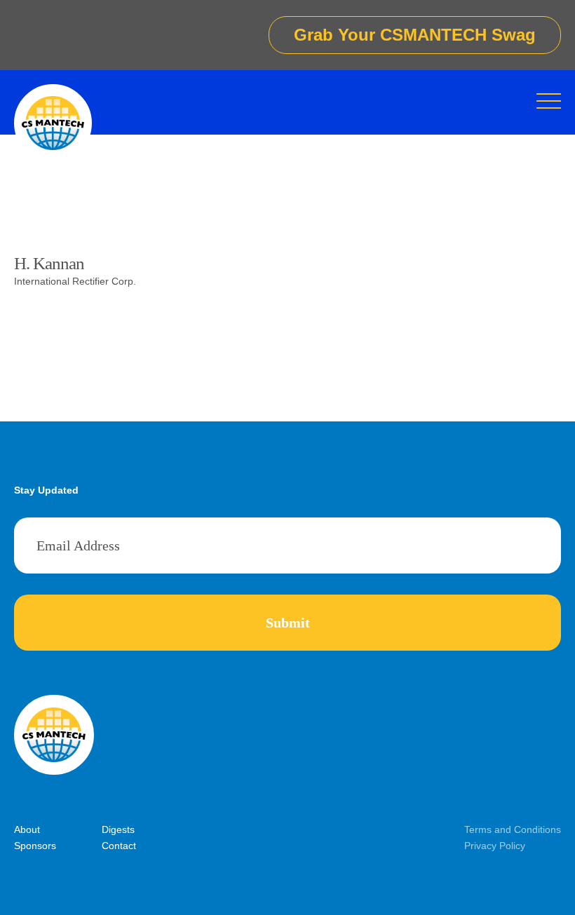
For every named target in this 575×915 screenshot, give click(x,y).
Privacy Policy (494, 845)
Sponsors (35, 845)
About (27, 829)
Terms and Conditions (512, 829)
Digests (118, 829)
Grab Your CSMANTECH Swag (415, 34)
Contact (119, 845)
